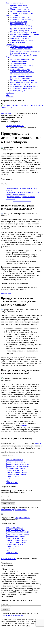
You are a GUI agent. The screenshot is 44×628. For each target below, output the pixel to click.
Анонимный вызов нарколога (22, 72)
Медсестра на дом (17, 91)
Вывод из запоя (12, 15)
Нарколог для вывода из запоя (22, 80)
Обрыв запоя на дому (18, 24)
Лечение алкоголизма (14, 3)
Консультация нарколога (20, 78)
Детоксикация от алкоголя (20, 36)
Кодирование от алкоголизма (17, 466)
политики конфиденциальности (14, 510)
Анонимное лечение (18, 5)
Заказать (37, 443)
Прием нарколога (17, 68)
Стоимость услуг (12, 476)
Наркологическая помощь (16, 470)
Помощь (9, 57)
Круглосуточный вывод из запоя (23, 32)
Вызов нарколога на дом (20, 70)
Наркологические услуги (20, 84)
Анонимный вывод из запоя (21, 40)
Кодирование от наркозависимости (24, 86)
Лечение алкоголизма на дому (22, 13)
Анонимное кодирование (20, 49)
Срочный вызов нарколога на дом (24, 82)
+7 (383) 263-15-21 (8, 113)
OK (28, 626)
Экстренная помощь (18, 63)
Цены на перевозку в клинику (22, 201)
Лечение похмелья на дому (21, 28)
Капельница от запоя (18, 22)
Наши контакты (12, 483)
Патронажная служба (14, 544)
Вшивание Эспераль (18, 53)
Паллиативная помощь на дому (22, 59)
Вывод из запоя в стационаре (22, 20)
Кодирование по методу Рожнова (23, 55)
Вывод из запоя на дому (20, 17)
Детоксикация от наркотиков (22, 76)
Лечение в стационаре (19, 7)
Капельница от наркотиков (21, 88)
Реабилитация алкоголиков (21, 11)
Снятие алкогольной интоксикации (24, 34)
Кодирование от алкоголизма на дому (25, 51)
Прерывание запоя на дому (21, 26)
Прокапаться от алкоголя (20, 38)
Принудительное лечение (20, 9)
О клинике (10, 93)
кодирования (25, 426)
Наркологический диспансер (21, 65)
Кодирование (11, 45)
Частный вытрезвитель (19, 42)
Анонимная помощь (18, 61)
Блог (7, 95)
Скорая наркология (22, 518)
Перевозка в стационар (19, 74)
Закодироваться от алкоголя (21, 47)
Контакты (9, 97)
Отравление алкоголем (19, 30)
